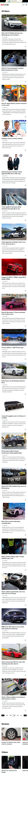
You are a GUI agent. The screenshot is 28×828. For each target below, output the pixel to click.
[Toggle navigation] (26, 5)
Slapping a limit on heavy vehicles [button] (12, 138)
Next (25, 715)
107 (7, 715)
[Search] (23, 5)
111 (21, 715)
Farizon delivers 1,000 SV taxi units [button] (12, 347)
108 (10, 715)
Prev (3, 715)
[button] (14, 23)
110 (17, 715)
